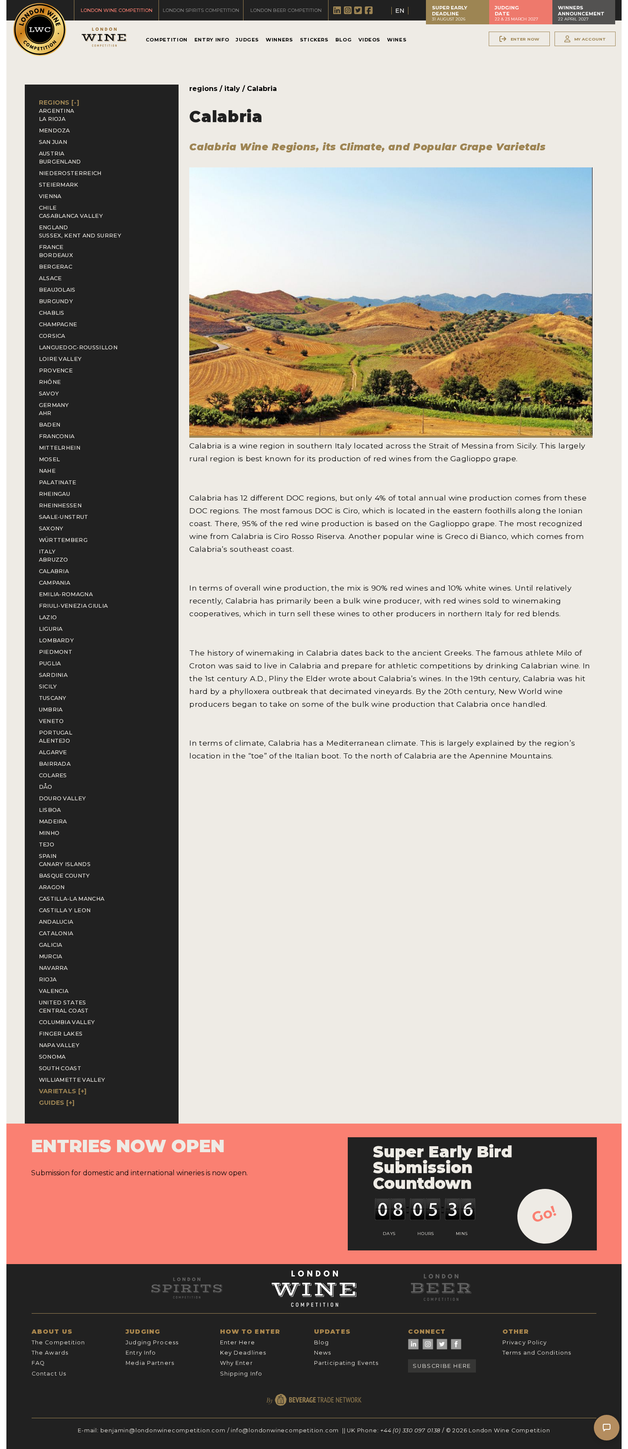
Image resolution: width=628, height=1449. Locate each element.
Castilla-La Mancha (72, 899)
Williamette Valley (72, 1080)
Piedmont (56, 652)
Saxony (51, 528)
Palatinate (57, 482)
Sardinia (53, 675)
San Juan (53, 142)
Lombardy (56, 640)
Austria (52, 153)
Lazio (48, 617)
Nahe (47, 471)
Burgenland (60, 161)
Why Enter (236, 1363)
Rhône (50, 382)
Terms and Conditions (536, 1352)
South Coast (60, 1068)
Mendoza (54, 130)
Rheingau (54, 494)
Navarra (53, 968)
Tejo (46, 844)
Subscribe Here (442, 1366)
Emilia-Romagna (66, 594)
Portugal (56, 732)
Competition (167, 40)
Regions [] (59, 102)
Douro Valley (62, 798)
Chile (48, 208)
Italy (47, 551)
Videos (369, 40)
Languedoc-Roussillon (78, 347)
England (53, 227)
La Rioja (52, 119)
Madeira (53, 821)
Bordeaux (56, 255)
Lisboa (50, 810)
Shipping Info (241, 1373)
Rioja (48, 979)
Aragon (52, 887)
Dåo (46, 787)
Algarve (53, 752)
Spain (48, 856)
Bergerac (56, 266)
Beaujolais (57, 290)
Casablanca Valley (71, 216)
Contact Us (49, 1373)
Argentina (56, 111)
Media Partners (150, 1363)
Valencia (54, 991)
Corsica (52, 336)
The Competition (58, 1342)
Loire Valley (60, 359)
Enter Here (237, 1342)
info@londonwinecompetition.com (285, 1430)
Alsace (50, 278)
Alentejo (54, 741)
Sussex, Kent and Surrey (80, 235)
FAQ (38, 1363)
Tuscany (53, 698)
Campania (54, 583)
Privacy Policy (524, 1342)
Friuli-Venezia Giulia (73, 606)
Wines (396, 40)
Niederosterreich (70, 173)
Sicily (48, 686)
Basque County (64, 875)
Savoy (49, 393)
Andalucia (56, 922)
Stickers (314, 40)
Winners (279, 40)
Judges (247, 40)
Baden (50, 425)
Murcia (50, 956)
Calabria (54, 571)
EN (400, 11)
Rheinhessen (60, 505)
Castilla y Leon (65, 910)
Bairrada (55, 764)
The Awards (50, 1352)
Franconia (57, 436)
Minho (49, 833)
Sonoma (52, 1057)
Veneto (51, 721)
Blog (343, 40)
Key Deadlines (243, 1352)
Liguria (51, 629)
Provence (56, 370)
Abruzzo (53, 559)
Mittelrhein (60, 448)
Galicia (50, 945)
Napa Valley (59, 1045)
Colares (53, 775)
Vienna (50, 196)
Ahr (45, 413)
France (51, 247)
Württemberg (63, 540)
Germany (54, 405)
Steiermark (59, 184)
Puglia (50, 663)
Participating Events (346, 1363)
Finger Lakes (61, 1033)
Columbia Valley (67, 1022)
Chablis (52, 313)
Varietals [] (63, 1091)
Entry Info (211, 40)
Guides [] (57, 1103)
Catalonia (56, 933)
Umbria (51, 709)
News (322, 1352)
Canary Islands (65, 864)
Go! (544, 1214)
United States (62, 1002)
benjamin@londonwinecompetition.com (163, 1430)
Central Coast (64, 1010)
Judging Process (152, 1342)
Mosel (49, 459)
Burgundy (56, 301)
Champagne (58, 324)
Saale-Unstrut (63, 517)
